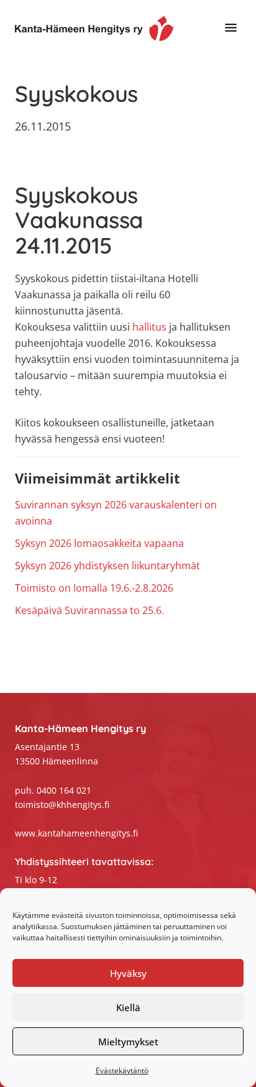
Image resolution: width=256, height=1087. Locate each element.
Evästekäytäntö (122, 1070)
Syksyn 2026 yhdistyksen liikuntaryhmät (107, 565)
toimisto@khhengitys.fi (62, 804)
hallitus (149, 327)
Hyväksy (128, 973)
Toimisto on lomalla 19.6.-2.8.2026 (94, 588)
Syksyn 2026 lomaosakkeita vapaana (99, 543)
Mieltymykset (128, 1041)
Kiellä (128, 1007)
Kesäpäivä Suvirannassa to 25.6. (89, 610)
